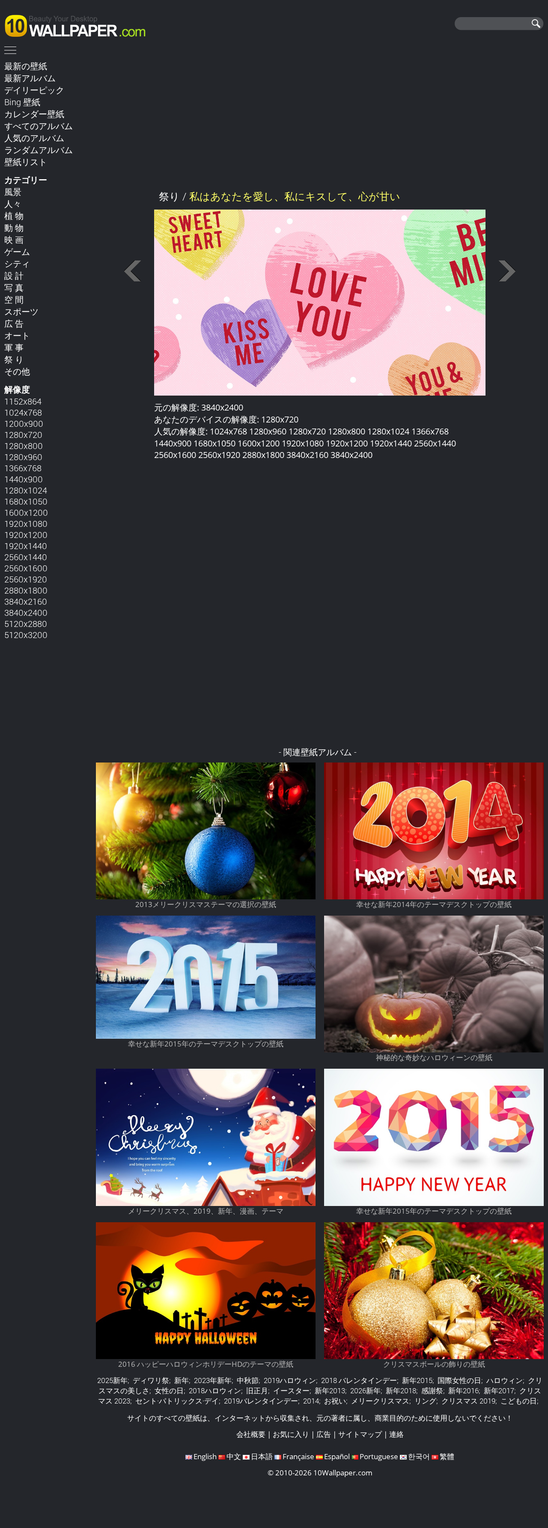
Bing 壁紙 (22, 101)
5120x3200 (26, 634)
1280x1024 (25, 490)
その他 (17, 371)
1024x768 (23, 412)
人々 (12, 203)
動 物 (14, 227)
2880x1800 (26, 590)
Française (298, 1456)
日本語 (262, 1456)
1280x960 (23, 456)
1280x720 (23, 434)
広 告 (14, 323)
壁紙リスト (25, 161)
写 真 (14, 287)
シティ (17, 263)
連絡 (396, 1434)
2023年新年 (213, 1380)
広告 (323, 1434)
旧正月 (257, 1390)
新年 (181, 1380)
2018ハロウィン (215, 1390)
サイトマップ (360, 1434)
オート (17, 335)
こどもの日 (518, 1401)
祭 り (14, 359)
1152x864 (23, 401)
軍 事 (14, 347)
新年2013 (330, 1390)
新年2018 (401, 1390)
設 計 (14, 275)
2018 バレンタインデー (359, 1380)
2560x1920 (25, 579)
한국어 (419, 1456)
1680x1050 (26, 501)
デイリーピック (34, 89)
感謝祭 (432, 1390)
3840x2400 (26, 612)
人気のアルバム (34, 137)
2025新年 (112, 1380)
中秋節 (248, 1380)
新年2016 (463, 1390)
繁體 (447, 1456)
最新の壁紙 (25, 65)
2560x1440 (25, 556)
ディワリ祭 (151, 1380)
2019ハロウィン (290, 1380)
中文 (233, 1456)
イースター (291, 1390)
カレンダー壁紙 (34, 113)
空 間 (14, 299)
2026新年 (365, 1390)
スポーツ (21, 311)
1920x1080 (26, 523)
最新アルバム (30, 77)
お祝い (335, 1401)
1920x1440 (25, 545)
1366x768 (23, 467)
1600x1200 (26, 512)
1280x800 (23, 445)
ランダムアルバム (38, 149)
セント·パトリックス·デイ (177, 1401)
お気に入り (291, 1434)
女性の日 (169, 1390)
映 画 (14, 239)
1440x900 (23, 479)
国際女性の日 (459, 1380)
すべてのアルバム (38, 125)
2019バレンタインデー (261, 1401)
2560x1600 (26, 567)
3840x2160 (25, 601)
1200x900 (23, 423)
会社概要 (250, 1434)
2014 (311, 1401)
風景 (12, 191)
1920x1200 (26, 534)
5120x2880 (25, 623)
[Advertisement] (320, 119)
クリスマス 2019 (468, 1401)
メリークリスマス (380, 1401)
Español (337, 1456)
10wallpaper (79, 24)
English (205, 1456)
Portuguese (379, 1456)
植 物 (14, 215)
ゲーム (17, 251)
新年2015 (417, 1380)
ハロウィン (504, 1380)
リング (425, 1401)
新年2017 (499, 1390)
